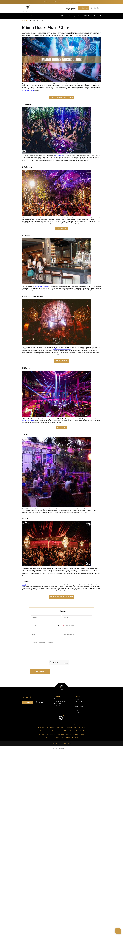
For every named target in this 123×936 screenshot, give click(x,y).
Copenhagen (72, 724)
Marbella (39, 731)
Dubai (83, 724)
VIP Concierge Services (74, 16)
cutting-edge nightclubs (42, 286)
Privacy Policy (55, 743)
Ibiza (46, 727)
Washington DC (69, 737)
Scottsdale (69, 734)
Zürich (76, 737)
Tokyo (51, 737)
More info (78, 1)
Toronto (57, 737)
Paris (84, 731)
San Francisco (61, 734)
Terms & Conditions (66, 743)
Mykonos (66, 731)
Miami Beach (59, 155)
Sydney (47, 737)
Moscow (60, 731)
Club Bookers (25, 20)
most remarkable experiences (62, 349)
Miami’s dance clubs (28, 90)
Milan (49, 731)
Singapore (75, 734)
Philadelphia (41, 734)
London (62, 727)
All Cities (62, 16)
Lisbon (57, 727)
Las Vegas (51, 727)
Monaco (54, 731)
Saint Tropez (53, 734)
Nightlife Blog (87, 16)
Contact (96, 16)
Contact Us (57, 706)
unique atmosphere (28, 420)
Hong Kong (41, 727)
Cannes (60, 724)
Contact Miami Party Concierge (61, 97)
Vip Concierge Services (60, 701)
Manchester (82, 727)
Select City (31, 15)
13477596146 (78, 701)
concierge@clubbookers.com (82, 712)
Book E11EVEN (61, 427)
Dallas (78, 724)
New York (72, 731)
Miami (24, 585)
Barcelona (49, 724)
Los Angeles (69, 727)
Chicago (66, 724)
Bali (44, 724)
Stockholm (82, 734)
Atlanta (40, 724)
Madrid (75, 727)
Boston (55, 724)
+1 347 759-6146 (79, 706)
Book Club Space (61, 228)
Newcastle (79, 731)
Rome (47, 734)
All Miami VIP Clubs (61, 361)
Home (55, 699)
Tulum (62, 737)
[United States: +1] (63, 626)
